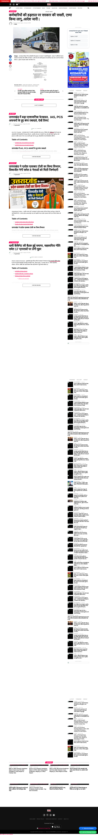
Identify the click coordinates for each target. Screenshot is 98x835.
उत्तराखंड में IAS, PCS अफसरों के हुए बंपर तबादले (24, 142)
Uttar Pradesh (37, 8)
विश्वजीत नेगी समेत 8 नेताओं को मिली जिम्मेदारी (24, 224)
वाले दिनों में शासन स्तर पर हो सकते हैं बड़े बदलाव (24, 145)
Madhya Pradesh (63, 8)
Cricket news (49, 11)
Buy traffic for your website (6, 834)
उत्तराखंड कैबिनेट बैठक (55, 261)
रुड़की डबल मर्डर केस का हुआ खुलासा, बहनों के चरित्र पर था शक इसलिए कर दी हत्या (78, 1)
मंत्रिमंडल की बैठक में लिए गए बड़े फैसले (22, 276)
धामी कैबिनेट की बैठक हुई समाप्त (21, 271)
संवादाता (15, 24)
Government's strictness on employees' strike (26, 86)
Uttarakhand (27, 8)
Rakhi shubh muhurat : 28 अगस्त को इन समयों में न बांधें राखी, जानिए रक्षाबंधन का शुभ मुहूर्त (41, 1)
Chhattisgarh (72, 8)
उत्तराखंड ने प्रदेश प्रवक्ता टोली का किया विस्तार (24, 222)
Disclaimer (32, 819)
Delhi (43, 8)
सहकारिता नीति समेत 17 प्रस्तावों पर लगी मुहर (24, 273)
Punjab (48, 8)
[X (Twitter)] (47, 815)
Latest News (19, 8)
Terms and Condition (51, 819)
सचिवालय (52, 132)
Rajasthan (54, 8)
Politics (80, 8)
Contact (60, 819)
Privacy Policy (40, 819)
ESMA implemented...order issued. (31, 84)
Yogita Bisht (17, 125)
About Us (66, 819)
